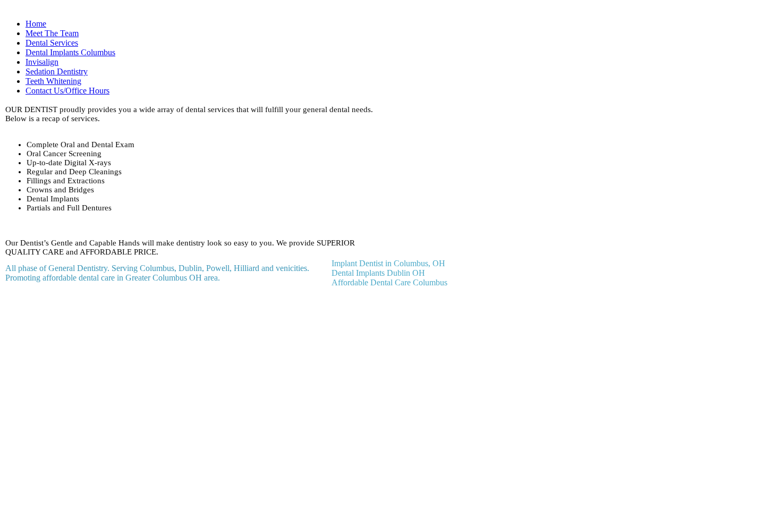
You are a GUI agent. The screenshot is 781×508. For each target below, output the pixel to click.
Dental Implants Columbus (70, 52)
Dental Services (52, 42)
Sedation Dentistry (57, 71)
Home (36, 23)
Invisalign (42, 61)
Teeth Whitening (53, 81)
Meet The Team (52, 33)
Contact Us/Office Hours (67, 90)
